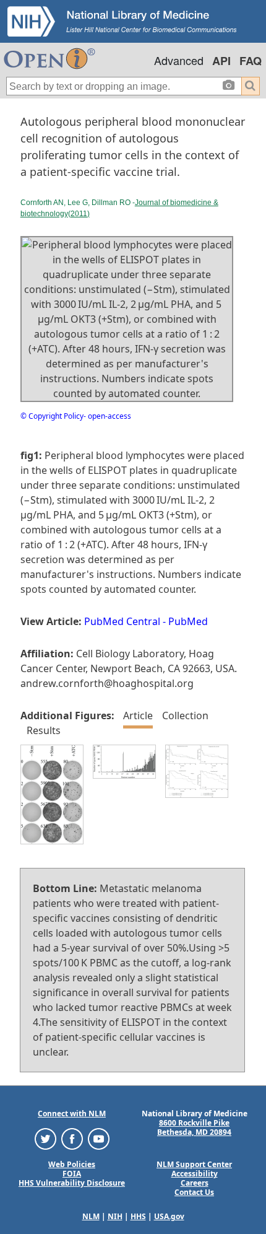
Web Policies (71, 1164)
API (221, 61)
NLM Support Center (194, 1164)
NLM (91, 1216)
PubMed (188, 621)
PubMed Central (122, 621)
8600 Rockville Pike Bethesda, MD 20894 (194, 1127)
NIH (115, 1216)
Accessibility (194, 1173)
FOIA (71, 1173)
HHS (138, 1216)
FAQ (250, 61)
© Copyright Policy (52, 416)
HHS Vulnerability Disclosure (72, 1183)
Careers (194, 1183)
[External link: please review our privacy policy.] (45, 1138)
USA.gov (169, 1216)
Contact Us (194, 1192)
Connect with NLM (72, 1113)
